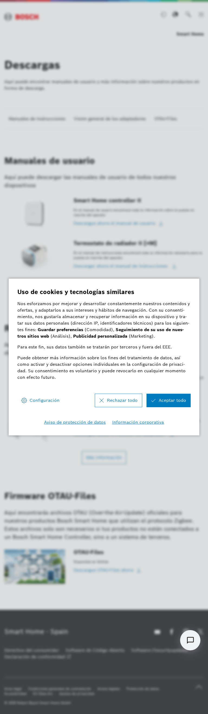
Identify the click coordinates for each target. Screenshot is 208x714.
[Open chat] (190, 640)
